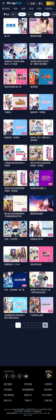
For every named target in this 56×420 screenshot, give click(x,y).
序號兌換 (28, 384)
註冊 (32, 3)
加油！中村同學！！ (12, 239)
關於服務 (8, 384)
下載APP (28, 400)
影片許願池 (47, 395)
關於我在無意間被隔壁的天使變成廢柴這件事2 (14, 214)
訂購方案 (48, 400)
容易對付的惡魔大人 (38, 188)
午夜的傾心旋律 (36, 315)
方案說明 (48, 384)
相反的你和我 (35, 264)
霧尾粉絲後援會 (36, 213)
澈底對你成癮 (35, 36)
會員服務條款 (28, 389)
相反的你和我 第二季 (12, 86)
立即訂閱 (50, 3)
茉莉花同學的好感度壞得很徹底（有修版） (40, 164)
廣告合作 (8, 400)
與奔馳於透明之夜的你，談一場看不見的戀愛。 (40, 62)
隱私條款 (48, 389)
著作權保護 (9, 395)
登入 (41, 3)
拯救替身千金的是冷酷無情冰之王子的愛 (14, 62)
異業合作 (28, 395)
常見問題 (8, 389)
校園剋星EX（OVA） (12, 264)
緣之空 (7, 36)
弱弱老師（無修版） (12, 137)
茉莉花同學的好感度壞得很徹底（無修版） (14, 189)
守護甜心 (8, 112)
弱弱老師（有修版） (38, 112)
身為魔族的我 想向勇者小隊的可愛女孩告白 (14, 316)
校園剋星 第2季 (36, 239)
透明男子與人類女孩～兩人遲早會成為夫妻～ (40, 291)
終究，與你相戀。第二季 (14, 289)
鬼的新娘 (34, 86)
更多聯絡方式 (38, 411)
